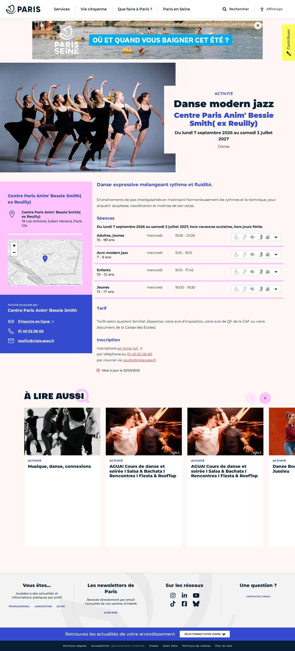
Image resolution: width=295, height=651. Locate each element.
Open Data (170, 645)
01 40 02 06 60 (139, 354)
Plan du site (223, 645)
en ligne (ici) (128, 348)
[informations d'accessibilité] (256, 237)
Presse (153, 645)
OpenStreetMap (65, 284)
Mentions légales (75, 645)
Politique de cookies (196, 645)
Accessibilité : (118, 645)
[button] (45, 258)
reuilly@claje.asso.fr (139, 360)
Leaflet (46, 284)
